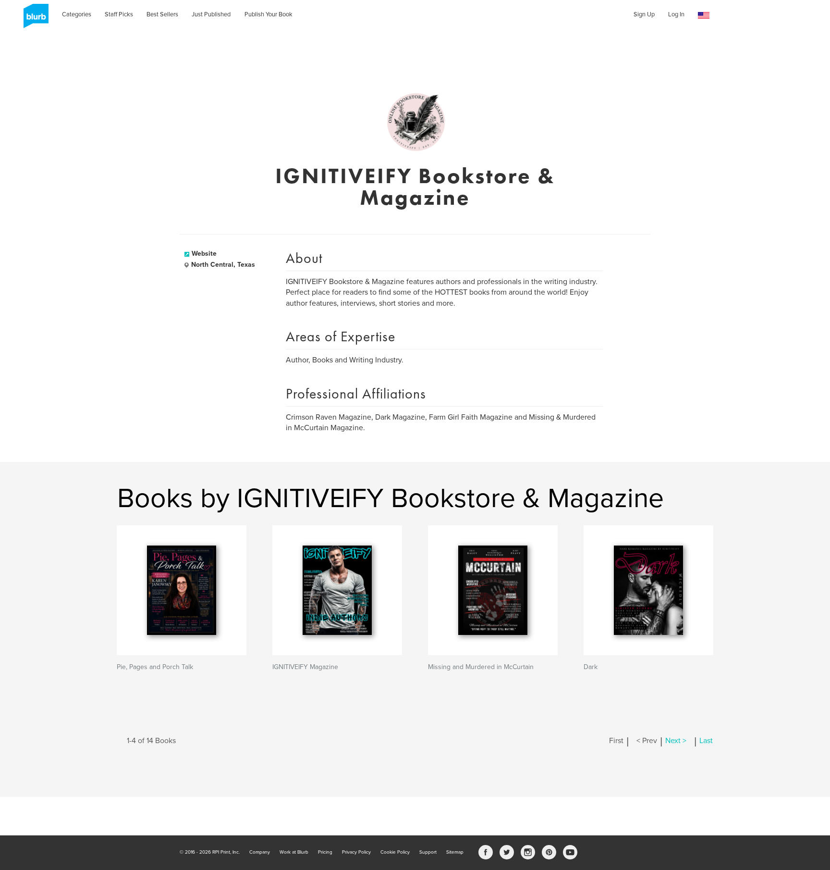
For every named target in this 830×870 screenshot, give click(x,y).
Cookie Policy (395, 852)
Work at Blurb (294, 852)
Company (259, 852)
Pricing (325, 852)
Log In (676, 14)
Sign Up (644, 14)
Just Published (211, 14)
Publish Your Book (268, 14)
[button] (703, 16)
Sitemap (455, 852)
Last (706, 741)
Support (428, 852)
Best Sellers (162, 14)
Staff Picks (119, 14)
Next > (675, 741)
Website (204, 253)
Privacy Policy (356, 852)
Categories (76, 14)
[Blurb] (33, 19)
